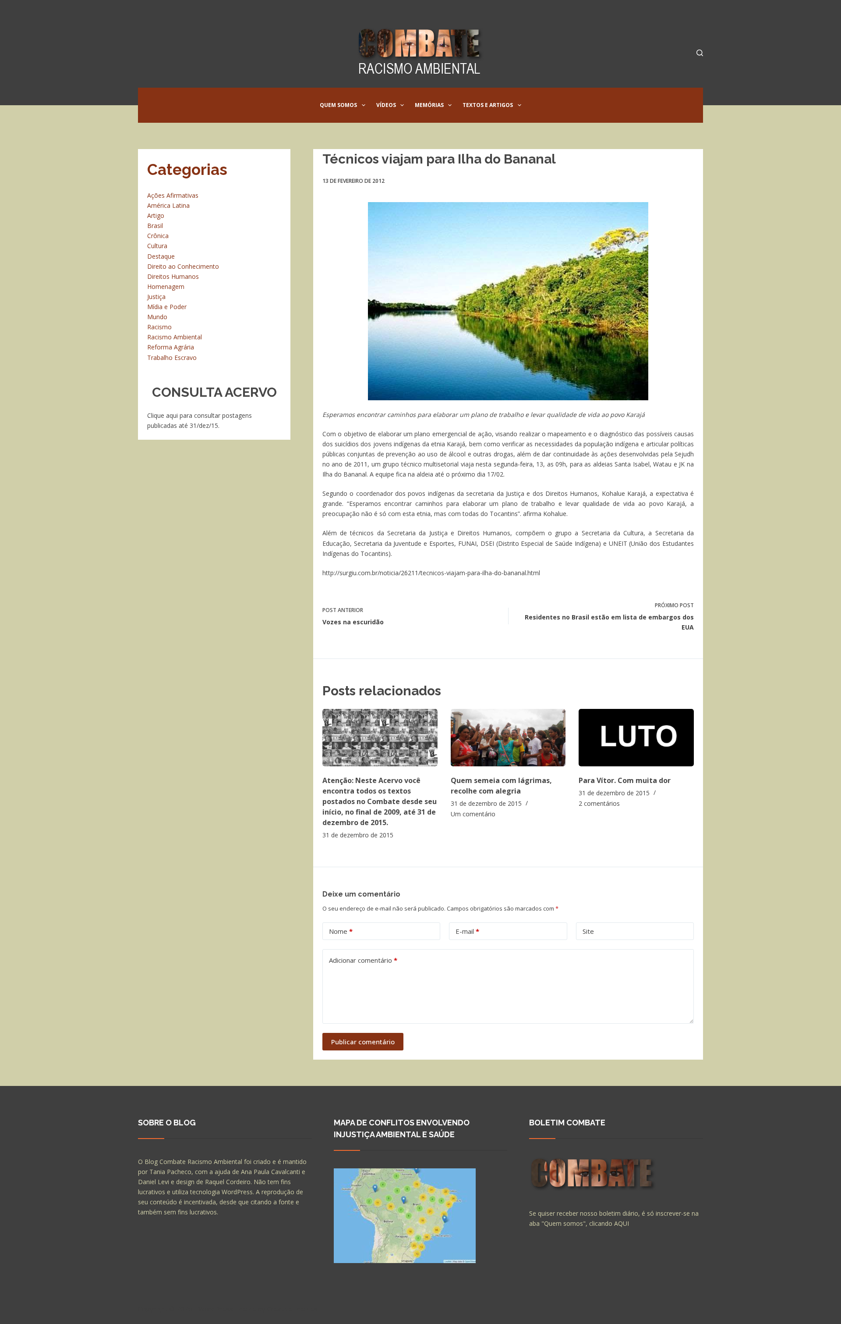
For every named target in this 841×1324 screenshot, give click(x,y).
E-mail (467, 931)
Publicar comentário (363, 1041)
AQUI (621, 1223)
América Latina (168, 205)
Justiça (156, 296)
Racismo (159, 327)
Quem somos (338, 105)
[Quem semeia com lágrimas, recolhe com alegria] (508, 737)
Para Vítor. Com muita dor (625, 780)
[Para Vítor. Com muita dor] (636, 737)
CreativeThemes (292, 1308)
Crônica (158, 235)
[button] (363, 105)
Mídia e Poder (167, 307)
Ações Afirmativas (172, 195)
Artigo (155, 215)
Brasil (155, 225)
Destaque (161, 256)
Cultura (157, 246)
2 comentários (599, 803)
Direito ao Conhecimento (183, 266)
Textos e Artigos (488, 105)
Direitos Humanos (173, 276)
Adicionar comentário (363, 960)
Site (588, 931)
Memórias (429, 105)
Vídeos (386, 105)
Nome (341, 931)
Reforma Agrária (170, 347)
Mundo (157, 317)
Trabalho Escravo (172, 357)
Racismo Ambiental (174, 337)
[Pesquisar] (699, 53)
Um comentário (473, 814)
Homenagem (165, 286)
